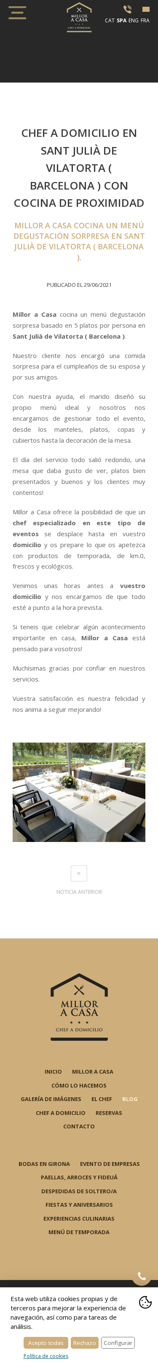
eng (134, 20)
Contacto (79, 1126)
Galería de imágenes (51, 1099)
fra (145, 20)
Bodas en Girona (44, 1164)
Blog (130, 1099)
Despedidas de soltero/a (79, 1191)
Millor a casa (92, 1071)
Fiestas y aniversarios (79, 1204)
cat (110, 20)
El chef (101, 1099)
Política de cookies (46, 1356)
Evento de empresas (110, 1164)
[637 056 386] (141, 1276)
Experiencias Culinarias (79, 1218)
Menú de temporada (79, 1232)
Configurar (118, 1343)
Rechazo (84, 1343)
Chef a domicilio (61, 1113)
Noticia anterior (79, 891)
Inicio (53, 1071)
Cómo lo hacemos (79, 1085)
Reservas (109, 1113)
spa (121, 20)
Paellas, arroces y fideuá (79, 1177)
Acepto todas (46, 1343)
